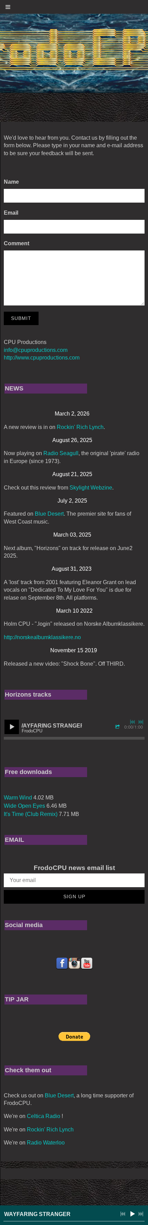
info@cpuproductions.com (35, 350)
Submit (21, 318)
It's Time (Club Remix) (30, 814)
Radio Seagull (60, 453)
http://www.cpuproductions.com (42, 358)
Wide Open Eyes (24, 806)
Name (11, 182)
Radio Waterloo (46, 1143)
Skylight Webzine (91, 488)
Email (11, 213)
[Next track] (141, 722)
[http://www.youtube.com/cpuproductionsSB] (87, 963)
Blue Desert (49, 514)
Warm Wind (18, 797)
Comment (16, 243)
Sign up (74, 896)
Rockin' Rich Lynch (80, 427)
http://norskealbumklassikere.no (42, 637)
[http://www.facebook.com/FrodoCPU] (62, 963)
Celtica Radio (43, 1116)
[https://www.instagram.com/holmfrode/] (74, 963)
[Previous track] (132, 722)
